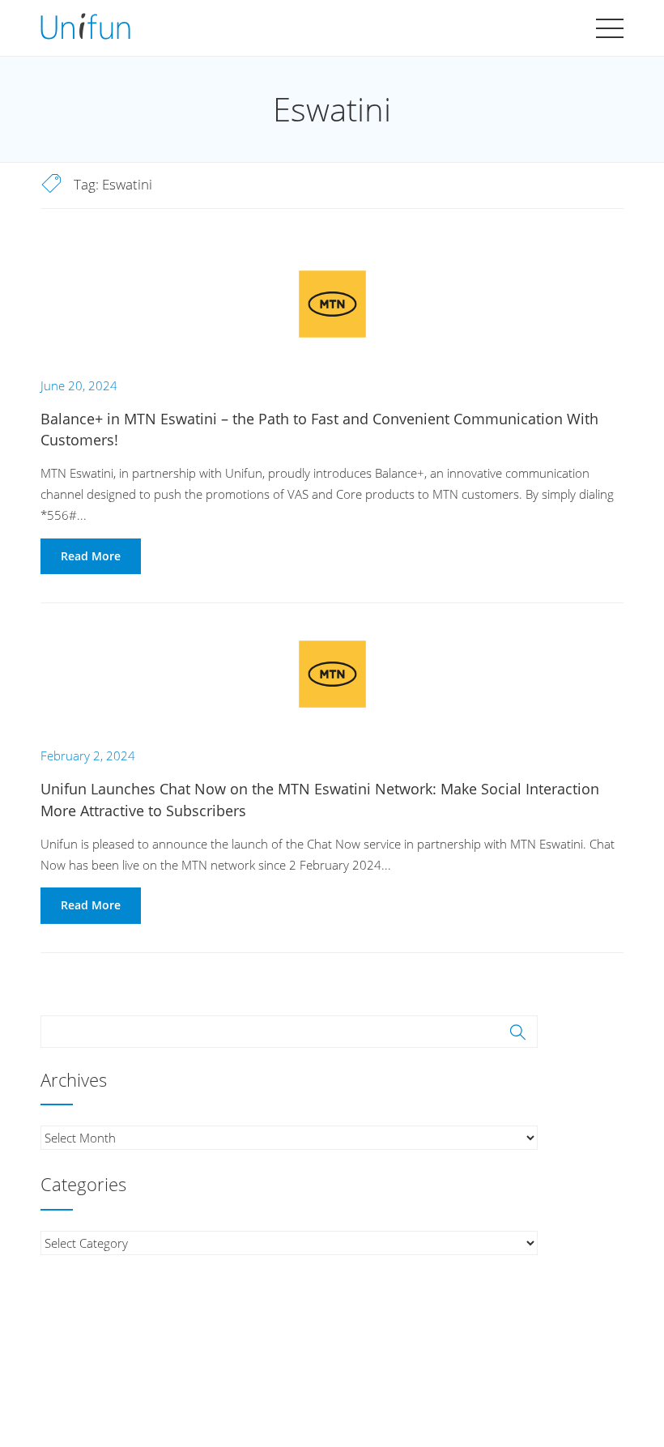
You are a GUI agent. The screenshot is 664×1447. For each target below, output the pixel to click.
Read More (91, 556)
